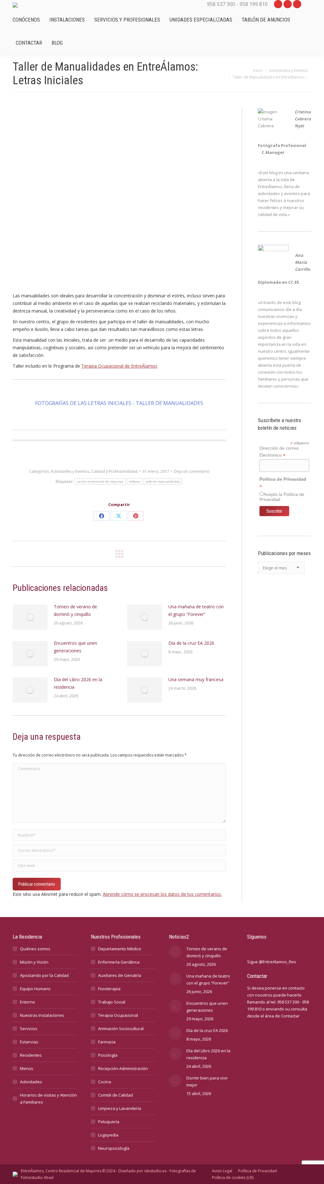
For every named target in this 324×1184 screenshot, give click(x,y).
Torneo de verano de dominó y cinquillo (75, 610)
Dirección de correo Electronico (279, 452)
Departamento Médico (119, 949)
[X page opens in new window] (288, 4)
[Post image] (30, 617)
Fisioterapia (109, 988)
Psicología (107, 1055)
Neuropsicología (113, 1148)
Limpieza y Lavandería (119, 1108)
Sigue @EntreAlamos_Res (271, 962)
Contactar (290, 1016)
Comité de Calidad (115, 1095)
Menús (26, 1068)
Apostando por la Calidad (44, 975)
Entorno (27, 1002)
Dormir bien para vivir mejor (207, 1081)
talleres (134, 481)
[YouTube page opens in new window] (278, 4)
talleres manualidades (163, 481)
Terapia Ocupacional (118, 1015)
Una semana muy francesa (195, 679)
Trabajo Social (111, 1002)
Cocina (104, 1082)
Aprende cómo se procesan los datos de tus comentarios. (162, 894)
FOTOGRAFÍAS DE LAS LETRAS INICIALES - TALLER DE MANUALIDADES (119, 403)
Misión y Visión (34, 962)
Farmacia (106, 1042)
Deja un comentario (191, 471)
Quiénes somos (35, 949)
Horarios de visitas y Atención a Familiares (48, 1098)
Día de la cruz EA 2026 (191, 643)
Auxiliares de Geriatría (119, 975)
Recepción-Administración (123, 1068)
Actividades (31, 1082)
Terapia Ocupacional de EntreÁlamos (119, 366)
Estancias (29, 1042)
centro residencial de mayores (100, 481)
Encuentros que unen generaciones (75, 647)
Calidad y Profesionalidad (114, 471)
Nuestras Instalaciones (42, 1015)
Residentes (31, 1055)
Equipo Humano (35, 988)
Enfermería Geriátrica (119, 962)
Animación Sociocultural (121, 1028)
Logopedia (108, 1135)
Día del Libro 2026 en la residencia (78, 683)
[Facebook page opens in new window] (297, 4)
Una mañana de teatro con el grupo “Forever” (196, 610)
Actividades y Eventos (70, 471)
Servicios (28, 1028)
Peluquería (108, 1121)
